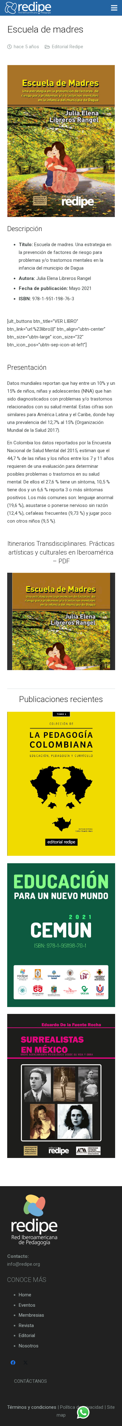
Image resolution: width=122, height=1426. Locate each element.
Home (25, 1295)
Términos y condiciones (31, 1407)
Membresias (31, 1315)
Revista (26, 1325)
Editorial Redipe (67, 46)
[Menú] (114, 8)
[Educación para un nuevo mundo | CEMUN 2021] (61, 935)
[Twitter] (26, 1363)
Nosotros (28, 1346)
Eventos (27, 1305)
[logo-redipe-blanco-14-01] (28, 8)
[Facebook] (13, 1363)
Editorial (27, 1335)
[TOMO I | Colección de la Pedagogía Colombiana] (61, 784)
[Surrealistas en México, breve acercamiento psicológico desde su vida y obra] (61, 1086)
